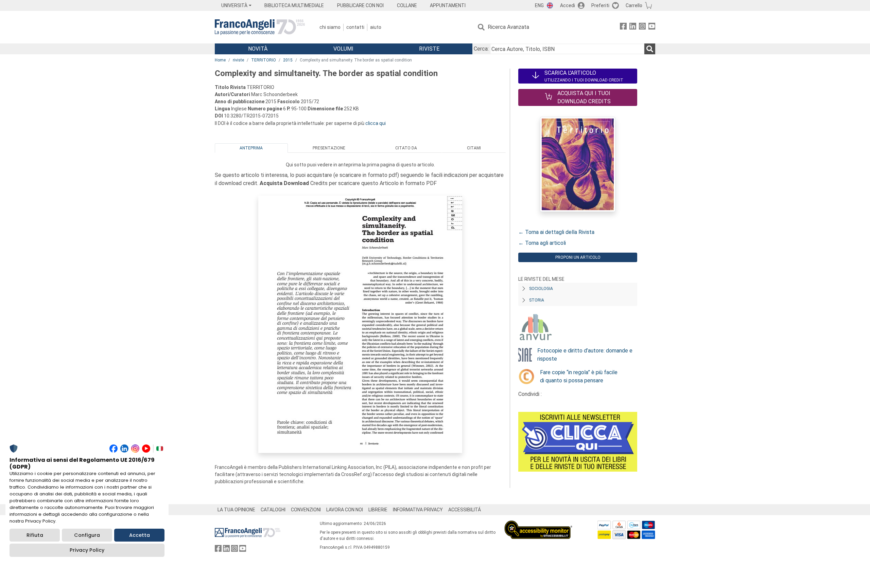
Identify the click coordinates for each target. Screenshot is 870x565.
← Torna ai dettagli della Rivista (556, 232)
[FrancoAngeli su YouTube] (651, 27)
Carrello (634, 5)
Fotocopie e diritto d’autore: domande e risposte (584, 354)
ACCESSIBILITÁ (464, 509)
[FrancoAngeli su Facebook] (623, 27)
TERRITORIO (263, 60)
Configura (87, 535)
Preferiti (600, 5)
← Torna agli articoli (542, 243)
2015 (288, 60)
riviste (238, 60)
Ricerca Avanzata (508, 27)
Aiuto (375, 27)
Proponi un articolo (578, 257)
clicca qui (375, 123)
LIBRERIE (377, 509)
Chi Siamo (330, 27)
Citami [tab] (474, 148)
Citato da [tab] (406, 148)
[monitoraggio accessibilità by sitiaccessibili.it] (538, 524)
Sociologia (541, 288)
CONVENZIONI (306, 509)
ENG (539, 5)
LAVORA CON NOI (344, 509)
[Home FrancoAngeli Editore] (260, 27)
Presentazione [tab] (329, 148)
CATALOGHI (273, 509)
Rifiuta (35, 535)
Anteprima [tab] (251, 148)
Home (220, 60)
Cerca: (481, 48)
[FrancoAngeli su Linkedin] (632, 27)
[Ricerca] (649, 48)
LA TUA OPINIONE (236, 509)
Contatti (355, 27)
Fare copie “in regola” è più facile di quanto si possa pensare (578, 376)
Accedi (567, 5)
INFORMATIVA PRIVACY (418, 509)
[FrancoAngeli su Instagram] (642, 27)
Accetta (139, 535)
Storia (536, 300)
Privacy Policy (87, 550)
